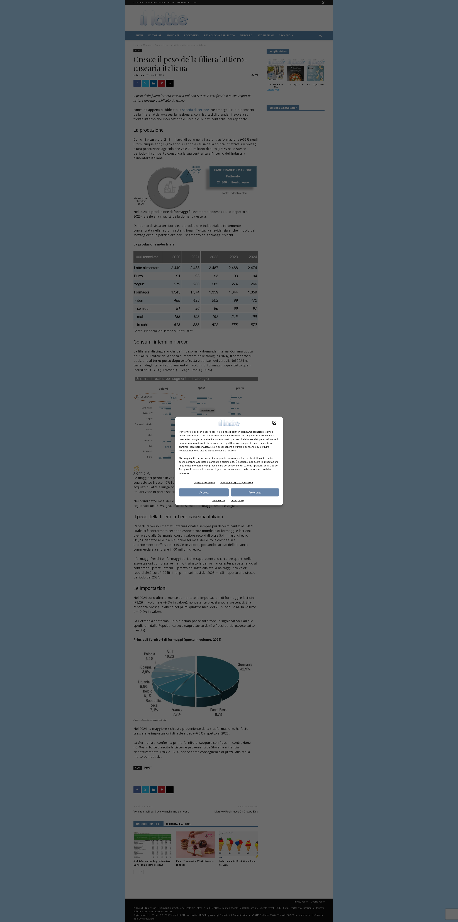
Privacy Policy (237, 500)
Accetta (203, 492)
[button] (274, 423)
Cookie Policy (218, 500)
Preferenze (255, 492)
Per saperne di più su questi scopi (236, 482)
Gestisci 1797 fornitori (204, 482)
